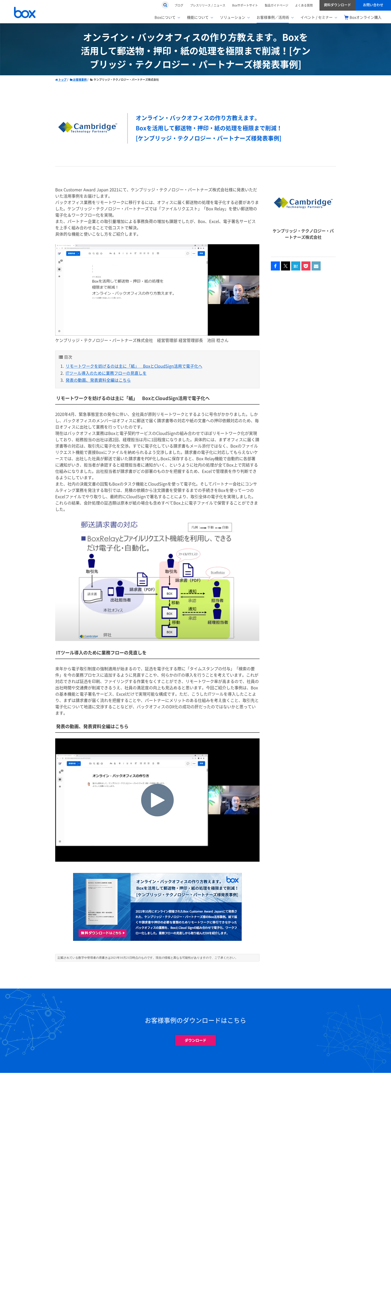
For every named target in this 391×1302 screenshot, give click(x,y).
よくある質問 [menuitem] (304, 5)
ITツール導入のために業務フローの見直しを (106, 373)
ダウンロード (195, 1040)
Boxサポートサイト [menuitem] (245, 5)
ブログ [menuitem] (178, 5)
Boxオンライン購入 (365, 17)
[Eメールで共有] (316, 266)
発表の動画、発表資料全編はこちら (98, 380)
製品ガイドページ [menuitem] (276, 5)
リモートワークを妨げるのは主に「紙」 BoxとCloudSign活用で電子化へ (134, 366)
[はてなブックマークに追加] (295, 266)
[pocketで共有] (306, 266)
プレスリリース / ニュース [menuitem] (207, 5)
